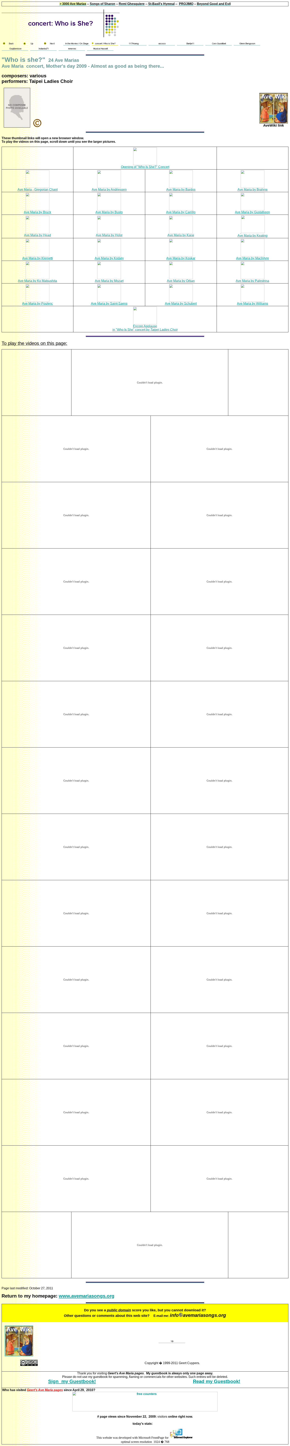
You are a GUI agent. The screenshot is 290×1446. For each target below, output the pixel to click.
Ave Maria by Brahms (253, 189)
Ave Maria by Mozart (109, 281)
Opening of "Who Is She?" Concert (145, 167)
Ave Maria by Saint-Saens (109, 303)
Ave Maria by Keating (253, 235)
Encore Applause (145, 326)
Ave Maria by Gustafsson (252, 212)
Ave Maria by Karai (180, 235)
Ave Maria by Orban (181, 281)
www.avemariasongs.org (86, 1296)
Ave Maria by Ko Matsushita (37, 281)
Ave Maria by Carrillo (181, 212)
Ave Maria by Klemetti (37, 258)
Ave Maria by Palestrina (252, 281)
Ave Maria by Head (37, 235)
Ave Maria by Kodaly (109, 258)
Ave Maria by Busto (109, 212)
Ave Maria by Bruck (37, 212)
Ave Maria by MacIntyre (252, 258)
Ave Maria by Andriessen (109, 189)
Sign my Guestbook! (72, 1381)
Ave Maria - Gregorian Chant (38, 189)
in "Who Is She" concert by (145, 329)
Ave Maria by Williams (252, 303)
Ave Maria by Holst (109, 235)
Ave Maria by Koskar (180, 258)
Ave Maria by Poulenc (37, 303)
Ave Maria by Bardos (181, 189)
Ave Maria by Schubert (181, 303)
